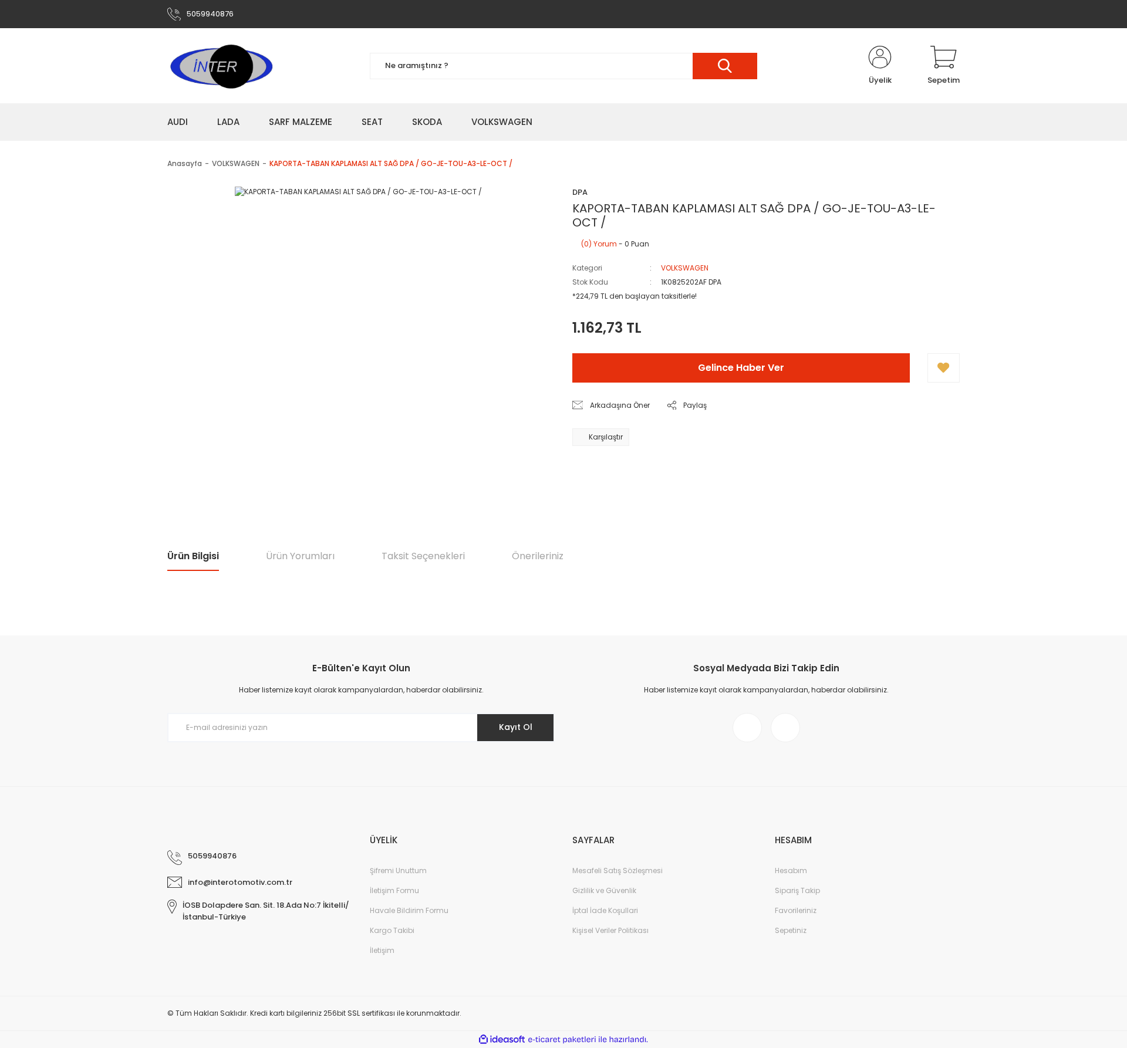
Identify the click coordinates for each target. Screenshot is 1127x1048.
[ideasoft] (501, 1039)
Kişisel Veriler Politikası (610, 930)
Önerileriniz (538, 556)
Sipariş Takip (797, 890)
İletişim (382, 950)
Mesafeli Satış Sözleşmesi (617, 870)
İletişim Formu (394, 890)
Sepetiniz (791, 930)
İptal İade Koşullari (605, 910)
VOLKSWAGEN (684, 268)
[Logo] (220, 65)
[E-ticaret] (562, 1040)
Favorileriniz (795, 910)
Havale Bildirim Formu (409, 910)
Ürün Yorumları (300, 556)
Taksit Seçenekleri (423, 556)
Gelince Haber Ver (741, 367)
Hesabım (791, 870)
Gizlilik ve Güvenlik (604, 890)
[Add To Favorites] (943, 368)
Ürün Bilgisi (193, 556)
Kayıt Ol (515, 727)
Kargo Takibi (392, 930)
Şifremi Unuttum (398, 870)
